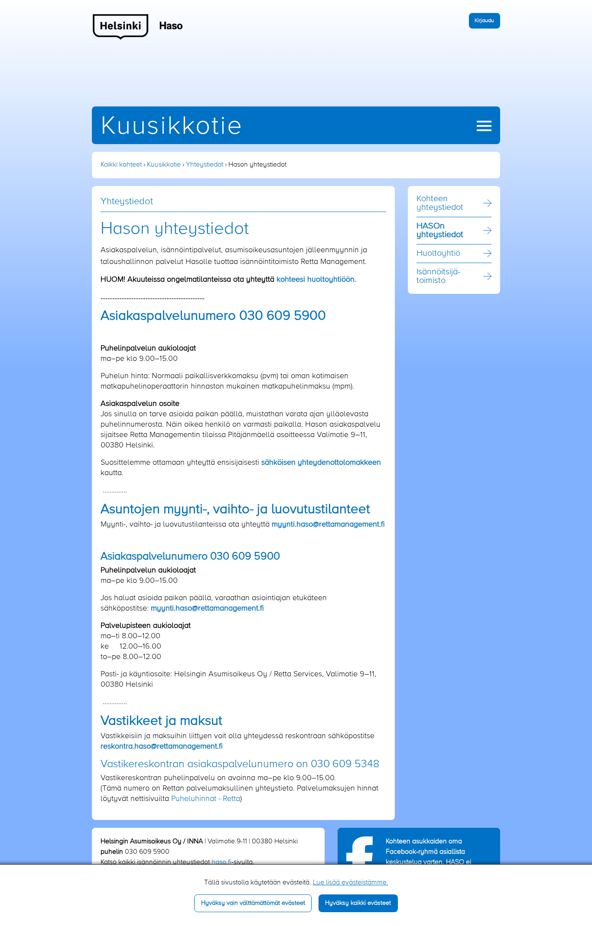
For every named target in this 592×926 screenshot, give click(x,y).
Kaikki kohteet (121, 164)
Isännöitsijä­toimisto (438, 276)
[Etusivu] (138, 26)
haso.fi (221, 862)
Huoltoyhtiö (438, 253)
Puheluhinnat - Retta (205, 799)
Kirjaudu (484, 20)
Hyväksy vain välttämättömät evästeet (253, 903)
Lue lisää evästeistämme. (350, 882)
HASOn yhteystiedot (439, 230)
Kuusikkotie (172, 126)
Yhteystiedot (204, 164)
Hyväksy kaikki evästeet (358, 903)
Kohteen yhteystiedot (439, 203)
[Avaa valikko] (484, 126)
